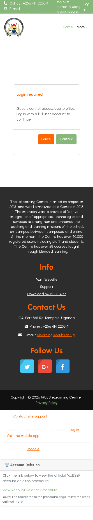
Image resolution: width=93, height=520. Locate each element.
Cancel (46, 139)
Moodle (33, 449)
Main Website (47, 279)
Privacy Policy (47, 403)
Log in (86, 7)
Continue (66, 139)
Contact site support (30, 416)
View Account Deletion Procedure (30, 490)
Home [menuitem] (68, 27)
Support (46, 286)
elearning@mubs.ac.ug (23, 14)
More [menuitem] (81, 27)
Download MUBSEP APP (46, 294)
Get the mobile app (23, 436)
